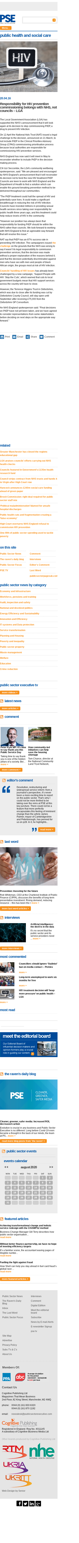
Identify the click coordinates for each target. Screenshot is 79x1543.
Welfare (4, 658)
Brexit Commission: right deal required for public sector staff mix (26, 498)
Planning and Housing (12, 635)
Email (20, 336)
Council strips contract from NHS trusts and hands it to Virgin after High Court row (28, 480)
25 (14, 1197)
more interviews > (11, 948)
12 (22, 1187)
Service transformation (12, 630)
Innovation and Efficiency (13, 619)
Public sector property (12, 647)
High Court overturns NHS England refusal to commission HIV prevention (24, 526)
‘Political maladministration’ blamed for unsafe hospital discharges (25, 507)
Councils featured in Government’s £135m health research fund (26, 471)
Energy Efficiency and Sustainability (19, 613)
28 (14, 1177)
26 (22, 1197)
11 (15, 1187)
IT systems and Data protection (17, 624)
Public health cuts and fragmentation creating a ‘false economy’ (25, 517)
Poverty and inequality (12, 641)
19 (22, 1192)
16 (49, 1187)
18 (14, 1192)
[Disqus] (29, 392)
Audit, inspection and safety (15, 602)
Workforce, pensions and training (18, 597)
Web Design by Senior (13, 1491)
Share (34, 336)
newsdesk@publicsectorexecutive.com (32, 1414)
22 (42, 1192)
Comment (49, 336)
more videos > (9, 692)
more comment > (11, 769)
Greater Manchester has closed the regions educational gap (23, 453)
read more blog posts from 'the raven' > (23, 1141)
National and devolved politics (16, 608)
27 (8, 1177)
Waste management (11, 652)
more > (4, 764)
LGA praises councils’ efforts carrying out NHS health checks (25, 462)
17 (8, 1192)
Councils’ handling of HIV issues (17, 270)
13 (28, 1187)
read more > (46, 829)
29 (22, 1177)
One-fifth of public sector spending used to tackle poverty (26, 535)
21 (35, 1192)
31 (35, 1177)
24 (8, 1197)
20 (28, 1192)
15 (42, 1187)
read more (5, 1237)
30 (28, 1177)
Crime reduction (9, 669)
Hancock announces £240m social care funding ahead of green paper (26, 489)
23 (49, 1192)
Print (7, 336)
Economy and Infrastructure (15, 591)
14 (35, 1187)
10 (8, 1187)
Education (5, 663)
